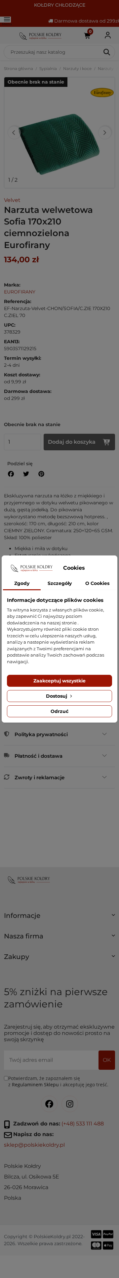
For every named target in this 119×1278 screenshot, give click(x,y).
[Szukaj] (107, 52)
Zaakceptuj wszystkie (59, 681)
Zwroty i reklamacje (39, 777)
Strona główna (18, 68)
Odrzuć (59, 711)
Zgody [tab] (21, 583)
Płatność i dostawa (38, 756)
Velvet (12, 200)
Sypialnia (48, 68)
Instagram (69, 1104)
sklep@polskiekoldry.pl (34, 1145)
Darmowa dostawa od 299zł (86, 21)
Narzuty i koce (77, 68)
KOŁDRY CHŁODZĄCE (59, 5)
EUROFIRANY (19, 292)
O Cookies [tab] (97, 583)
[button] (59, 918)
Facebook (49, 1104)
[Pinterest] (41, 474)
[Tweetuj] (26, 474)
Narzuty (106, 68)
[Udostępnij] (11, 474)
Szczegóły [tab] (60, 583)
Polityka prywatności (41, 734)
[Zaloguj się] (107, 35)
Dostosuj (57, 696)
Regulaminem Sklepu (35, 1084)
